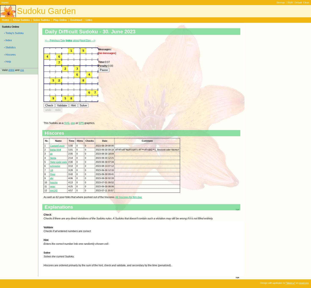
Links (89, 20)
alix (51, 178)
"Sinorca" (290, 283)
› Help (7, 61)
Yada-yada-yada (58, 162)
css (22, 70)
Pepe (52, 174)
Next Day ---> (87, 40)
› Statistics (10, 47)
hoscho (54, 182)
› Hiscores (10, 54)
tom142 (54, 190)
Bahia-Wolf (55, 149)
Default (298, 2)
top (237, 277)
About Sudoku (21, 20)
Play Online (60, 20)
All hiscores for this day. (128, 197)
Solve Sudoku (41, 20)
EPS (81, 123)
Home (5, 20)
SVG (66, 123)
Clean (306, 2)
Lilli (51, 170)
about (76, 40)
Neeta (53, 158)
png (73, 123)
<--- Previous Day (55, 40)
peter (52, 186)
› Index (8, 40)
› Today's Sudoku (14, 33)
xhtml (11, 70)
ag (51, 153)
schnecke (55, 166)
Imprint (4, 2)
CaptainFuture (57, 145)
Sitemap (281, 2)
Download (76, 20)
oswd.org (303, 283)
